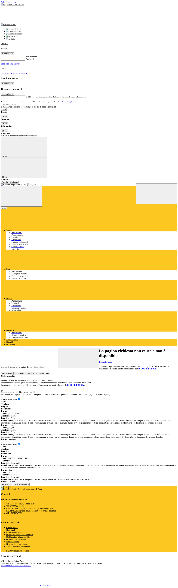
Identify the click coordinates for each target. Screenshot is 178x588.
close (4, 208)
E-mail (28, 97)
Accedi (4, 43)
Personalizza (7, 373)
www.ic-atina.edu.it (9, 399)
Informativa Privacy (14, 532)
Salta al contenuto (8, 2)
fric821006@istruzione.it (32, 508)
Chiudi (4, 117)
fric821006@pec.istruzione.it (33, 511)
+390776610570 (17, 506)
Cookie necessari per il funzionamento (17, 392)
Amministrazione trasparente (18, 546)
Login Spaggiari (68, 102)
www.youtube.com (9, 444)
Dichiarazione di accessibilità (18, 537)
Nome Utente (31, 56)
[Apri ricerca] (156, 193)
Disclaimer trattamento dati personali (16, 566)
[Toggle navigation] (21, 196)
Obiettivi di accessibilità (16, 539)
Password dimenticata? (10, 64)
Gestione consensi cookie (16, 544)
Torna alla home (105, 362)
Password (30, 59)
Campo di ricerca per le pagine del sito (17, 367)
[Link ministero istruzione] (12, 4)
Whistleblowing (12, 542)
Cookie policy (12, 527)
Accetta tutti (41, 373)
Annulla (5, 182)
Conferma (14, 182)
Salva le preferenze (21, 484)
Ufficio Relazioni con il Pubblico (19, 535)
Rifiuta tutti (22, 373)
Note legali (10, 530)
